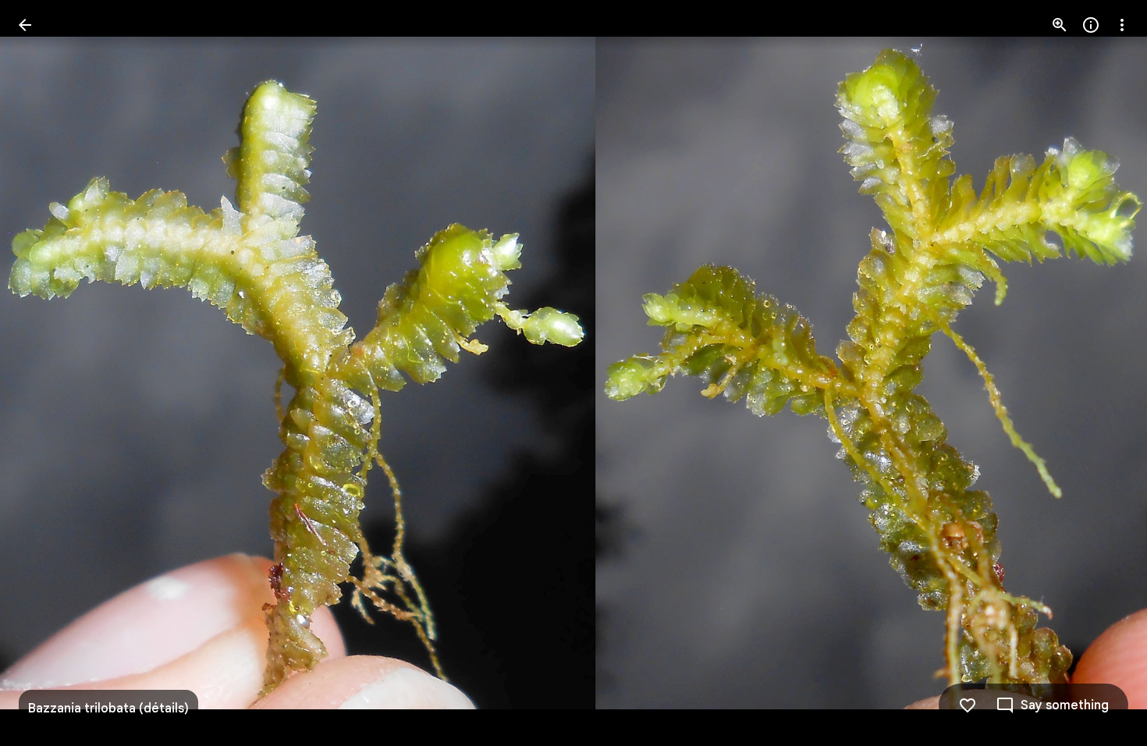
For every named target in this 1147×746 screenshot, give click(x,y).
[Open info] (1090, 25)
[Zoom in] (1059, 25)
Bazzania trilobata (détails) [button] (108, 708)
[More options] (1122, 25)
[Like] (967, 705)
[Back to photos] (25, 25)
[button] (44, 373)
